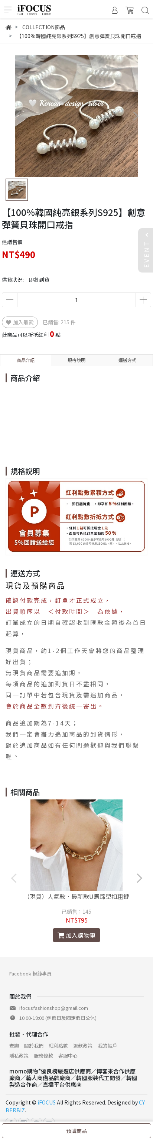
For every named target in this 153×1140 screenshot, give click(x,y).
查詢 (14, 1045)
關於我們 (33, 1045)
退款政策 (82, 1045)
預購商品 (76, 1130)
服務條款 (43, 1055)
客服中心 (68, 1055)
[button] (135, 116)
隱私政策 (19, 1055)
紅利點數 (58, 1045)
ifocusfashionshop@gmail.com (53, 1007)
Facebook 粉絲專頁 (30, 973)
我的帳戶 (107, 1045)
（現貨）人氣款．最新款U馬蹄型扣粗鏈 (76, 896)
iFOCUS (47, 1102)
